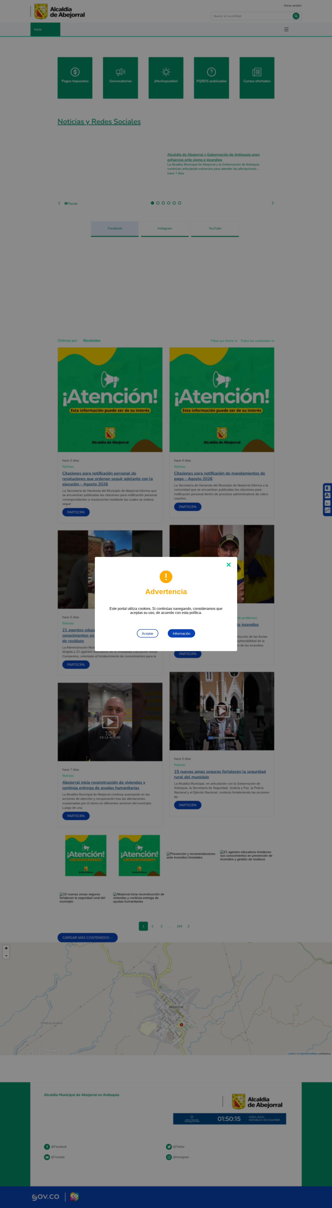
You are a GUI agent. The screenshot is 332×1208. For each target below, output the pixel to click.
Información (181, 633)
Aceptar (147, 633)
